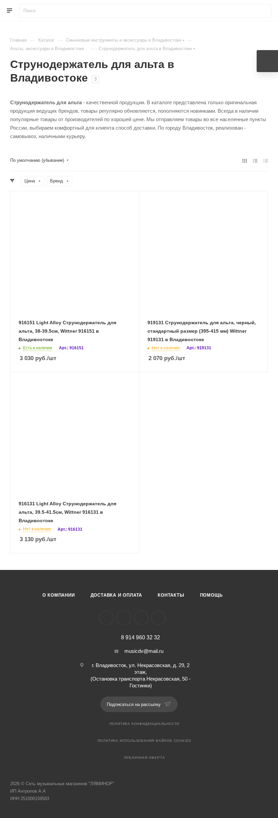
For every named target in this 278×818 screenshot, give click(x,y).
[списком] (255, 160)
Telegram (124, 618)
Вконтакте (106, 618)
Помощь (211, 595)
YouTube (141, 618)
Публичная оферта (144, 757)
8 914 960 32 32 (140, 637)
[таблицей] (265, 160)
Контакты (171, 595)
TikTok (158, 618)
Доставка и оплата (116, 595)
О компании (58, 595)
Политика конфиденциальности (145, 724)
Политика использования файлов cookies (145, 741)
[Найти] (263, 11)
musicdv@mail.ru (143, 651)
